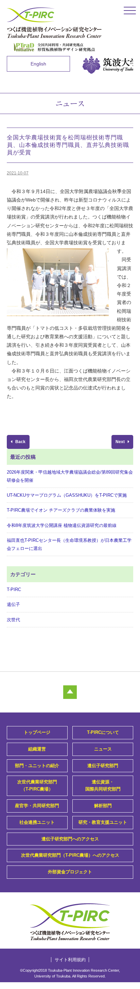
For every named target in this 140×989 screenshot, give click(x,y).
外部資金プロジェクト (70, 871)
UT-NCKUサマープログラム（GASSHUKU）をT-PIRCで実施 (67, 495)
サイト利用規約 (70, 959)
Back (19, 441)
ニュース (103, 749)
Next (121, 441)
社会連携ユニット (37, 822)
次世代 (13, 619)
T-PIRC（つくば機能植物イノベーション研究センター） (54, 23)
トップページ (37, 732)
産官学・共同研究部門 (37, 805)
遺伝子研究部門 (102, 765)
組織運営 (37, 749)
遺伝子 (13, 604)
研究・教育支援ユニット (102, 822)
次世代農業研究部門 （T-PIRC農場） (37, 785)
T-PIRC (14, 589)
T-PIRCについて (103, 732)
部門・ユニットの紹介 (37, 765)
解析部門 (103, 805)
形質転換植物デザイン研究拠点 (54, 47)
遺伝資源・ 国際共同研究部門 (103, 785)
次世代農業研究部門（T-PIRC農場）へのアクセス (70, 855)
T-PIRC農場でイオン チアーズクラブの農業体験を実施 (61, 510)
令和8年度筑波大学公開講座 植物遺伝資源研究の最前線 (62, 525)
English (38, 63)
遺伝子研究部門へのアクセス (70, 838)
